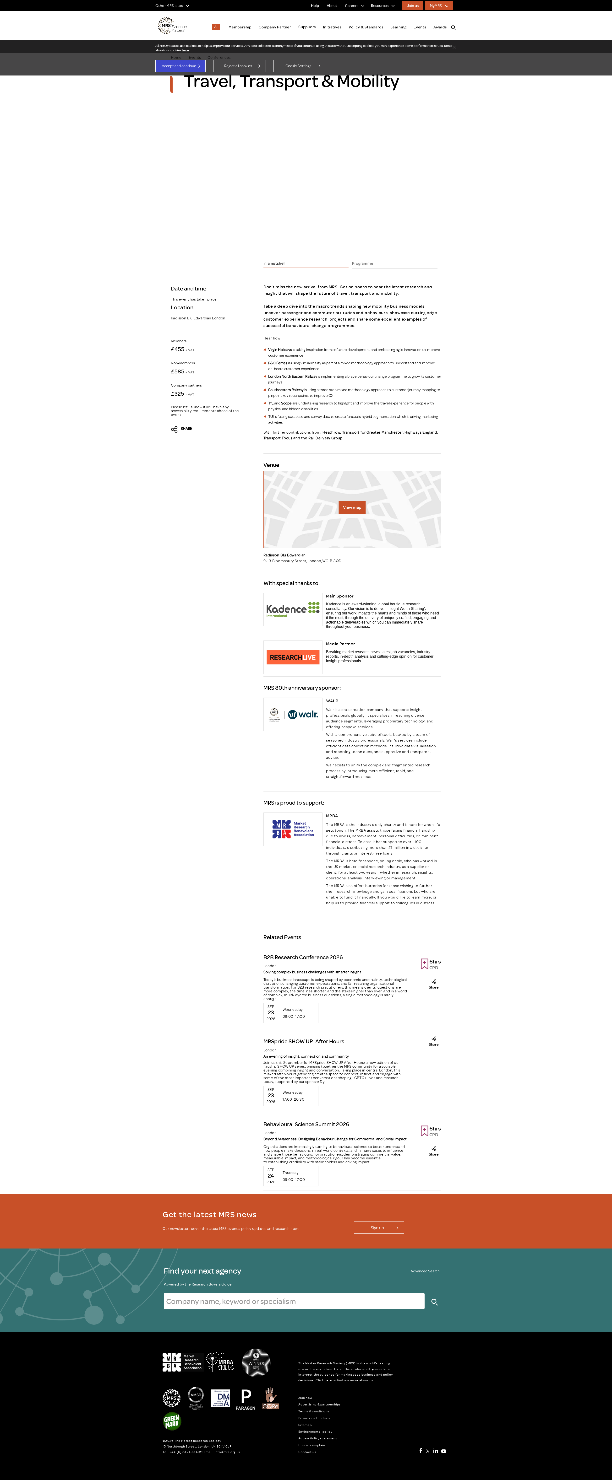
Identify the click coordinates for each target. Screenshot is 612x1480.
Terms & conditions (313, 1411)
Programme (362, 263)
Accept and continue (179, 65)
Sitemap (305, 1425)
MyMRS (436, 5)
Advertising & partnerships (319, 1404)
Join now (305, 1397)
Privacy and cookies (314, 1418)
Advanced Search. (425, 1271)
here (185, 50)
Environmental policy (315, 1431)
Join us (413, 5)
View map (352, 507)
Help (315, 5)
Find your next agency (202, 1270)
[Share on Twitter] (175, 429)
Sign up (377, 1227)
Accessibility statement (317, 1438)
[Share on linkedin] (216, 429)
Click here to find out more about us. (345, 1380)
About (332, 5)
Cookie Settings (298, 65)
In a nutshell (274, 263)
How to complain (311, 1445)
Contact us (307, 1452)
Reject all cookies (238, 65)
